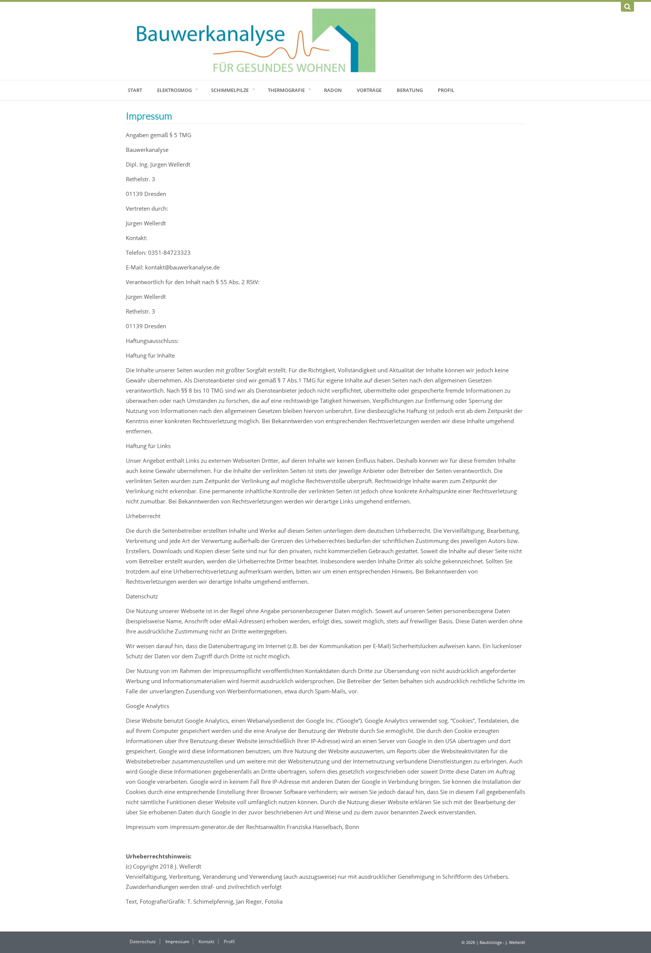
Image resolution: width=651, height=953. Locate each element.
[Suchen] (627, 7)
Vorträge (369, 90)
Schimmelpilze (230, 90)
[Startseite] (325, 41)
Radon (333, 90)
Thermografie (286, 90)
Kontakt (206, 941)
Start (135, 90)
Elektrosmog (174, 90)
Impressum (177, 941)
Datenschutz (143, 941)
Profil (446, 90)
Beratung (410, 90)
